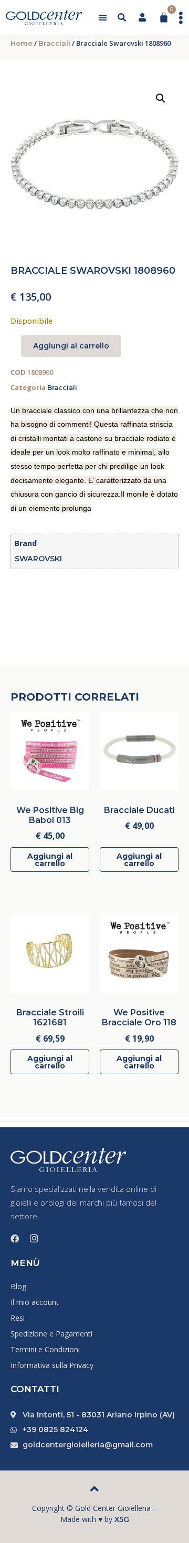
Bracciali (54, 43)
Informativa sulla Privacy (51, 1365)
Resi (17, 1318)
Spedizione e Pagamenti (51, 1334)
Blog (18, 1286)
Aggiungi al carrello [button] (49, 859)
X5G (121, 1519)
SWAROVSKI (38, 558)
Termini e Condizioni (45, 1349)
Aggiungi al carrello (71, 346)
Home (21, 43)
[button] (103, 18)
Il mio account (34, 1302)
